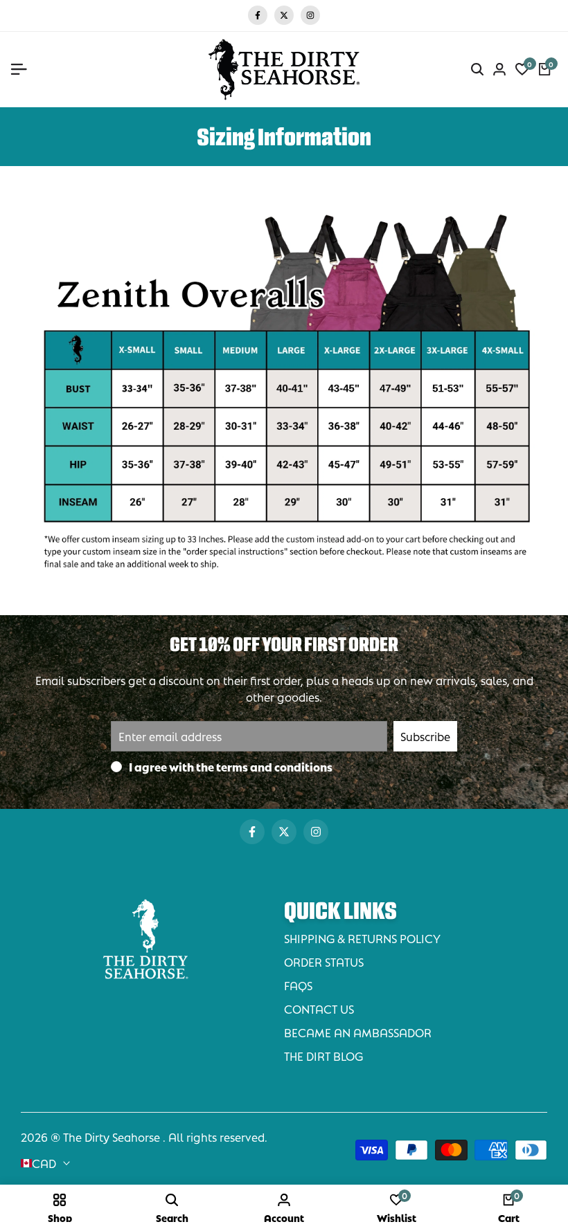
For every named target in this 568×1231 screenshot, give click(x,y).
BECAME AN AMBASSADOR (358, 1032)
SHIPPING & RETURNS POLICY (362, 938)
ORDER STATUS (324, 961)
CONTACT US (319, 1008)
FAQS (298, 985)
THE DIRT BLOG (323, 1056)
